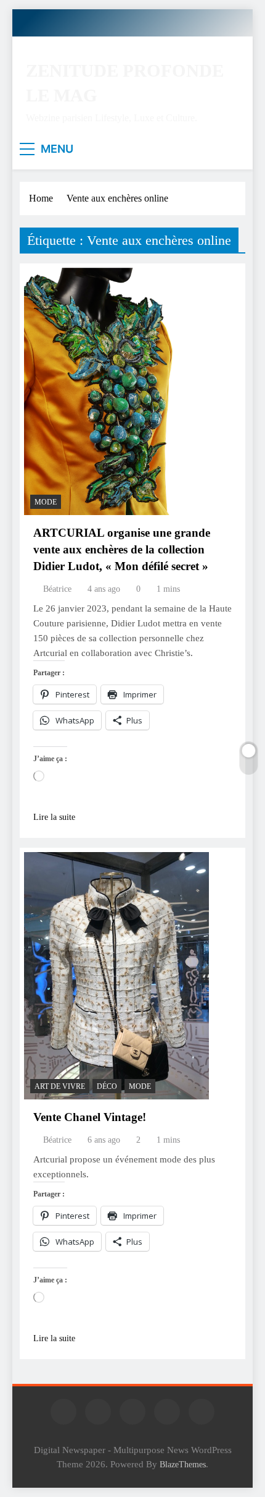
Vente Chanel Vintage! (89, 1117)
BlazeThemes (183, 1464)
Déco (107, 1086)
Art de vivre (60, 1086)
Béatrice (57, 589)
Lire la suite (54, 817)
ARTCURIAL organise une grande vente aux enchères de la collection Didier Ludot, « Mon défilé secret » (121, 549)
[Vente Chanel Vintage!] (116, 975)
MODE (46, 502)
